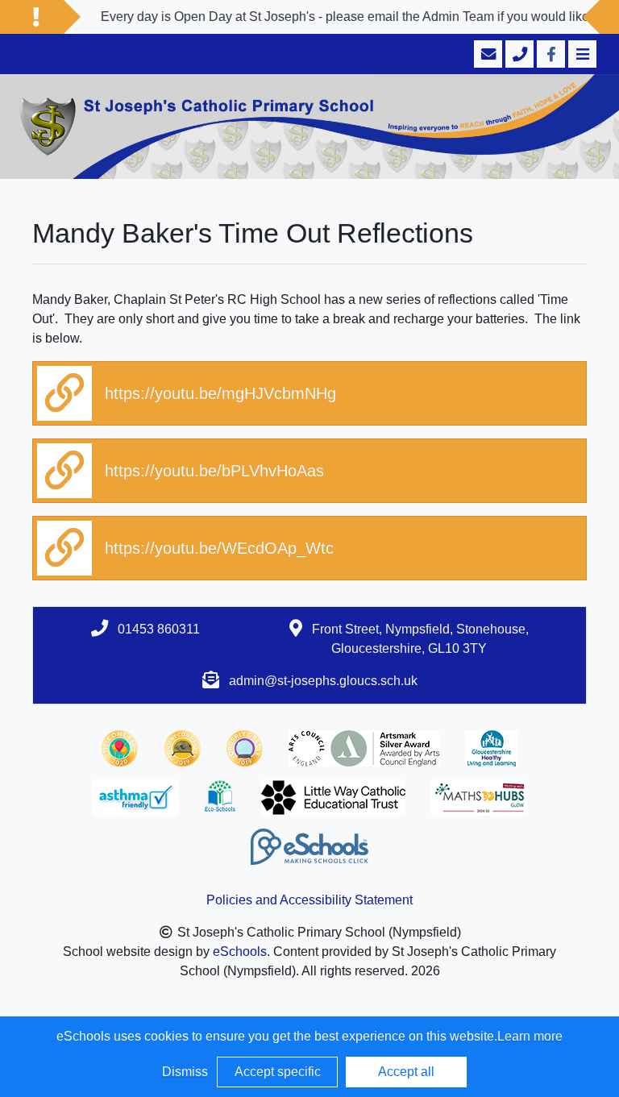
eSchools (240, 951)
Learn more (530, 1036)
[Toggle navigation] (580, 54)
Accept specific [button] (278, 1071)
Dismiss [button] (185, 1071)
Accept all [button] (406, 1071)
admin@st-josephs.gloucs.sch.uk (323, 681)
